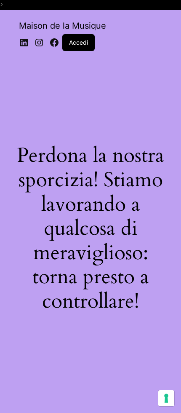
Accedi (78, 42)
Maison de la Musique (62, 26)
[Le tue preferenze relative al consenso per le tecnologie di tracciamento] (166, 398)
